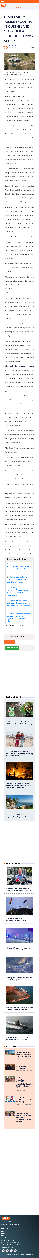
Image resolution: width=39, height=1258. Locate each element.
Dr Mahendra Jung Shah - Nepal (24, 1071)
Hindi (2, 1235)
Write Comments (21, 642)
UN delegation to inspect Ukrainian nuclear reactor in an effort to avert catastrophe (17, 591)
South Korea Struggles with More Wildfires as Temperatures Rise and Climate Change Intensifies (18, 785)
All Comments (9, 642)
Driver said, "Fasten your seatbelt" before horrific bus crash (18, 949)
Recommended (13, 697)
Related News (12, 863)
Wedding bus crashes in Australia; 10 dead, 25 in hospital (19, 978)
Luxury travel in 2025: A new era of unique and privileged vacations (18, 816)
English (3, 1234)
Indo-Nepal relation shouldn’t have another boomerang (24, 1100)
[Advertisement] (19, 675)
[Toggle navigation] (34, 8)
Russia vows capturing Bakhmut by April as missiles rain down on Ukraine (18, 580)
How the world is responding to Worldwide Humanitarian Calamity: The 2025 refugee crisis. (24, 1083)
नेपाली (2, 1231)
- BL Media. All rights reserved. (25, 1255)
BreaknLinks (13, 45)
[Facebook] (3, 1250)
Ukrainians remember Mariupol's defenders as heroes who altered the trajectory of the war (19, 604)
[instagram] (11, 1250)
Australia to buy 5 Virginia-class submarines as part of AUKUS (17, 1038)
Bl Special (10, 1046)
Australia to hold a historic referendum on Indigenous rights (18, 919)
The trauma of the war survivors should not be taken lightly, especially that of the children (19, 753)
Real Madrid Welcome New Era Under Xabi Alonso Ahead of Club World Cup (19, 723)
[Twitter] (7, 1250)
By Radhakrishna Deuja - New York (23, 1105)
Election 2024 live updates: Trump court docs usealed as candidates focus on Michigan (24, 1117)
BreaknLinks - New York (22, 1059)
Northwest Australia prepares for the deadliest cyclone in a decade (19, 1008)
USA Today (18, 1124)
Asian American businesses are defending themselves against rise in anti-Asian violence (19, 617)
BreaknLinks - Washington (22, 1090)
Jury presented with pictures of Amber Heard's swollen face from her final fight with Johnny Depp (19, 567)
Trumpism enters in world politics (23, 1067)
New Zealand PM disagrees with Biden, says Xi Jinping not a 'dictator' (19, 889)
